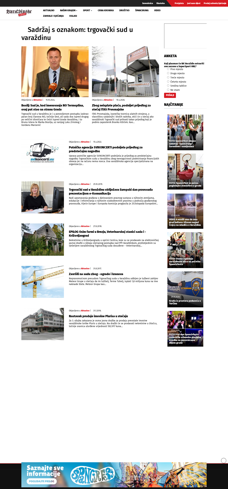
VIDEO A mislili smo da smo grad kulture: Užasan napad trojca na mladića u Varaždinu (185, 222)
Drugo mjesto (177, 73)
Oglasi (73, 16)
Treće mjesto (177, 77)
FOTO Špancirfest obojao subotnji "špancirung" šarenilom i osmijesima (182, 144)
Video (157, 10)
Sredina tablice (178, 85)
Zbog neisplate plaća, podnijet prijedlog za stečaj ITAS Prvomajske (121, 107)
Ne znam (175, 90)
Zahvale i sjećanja (53, 16)
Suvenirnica (147, 3)
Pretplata (179, 3)
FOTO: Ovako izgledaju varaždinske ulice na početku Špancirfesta (184, 262)
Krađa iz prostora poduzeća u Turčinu (185, 302)
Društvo (124, 10)
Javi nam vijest (193, 3)
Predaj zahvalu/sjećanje (215, 3)
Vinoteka (160, 3)
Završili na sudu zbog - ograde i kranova (96, 274)
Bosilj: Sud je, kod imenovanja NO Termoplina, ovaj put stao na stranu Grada (52, 107)
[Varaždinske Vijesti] (19, 12)
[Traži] (188, 13)
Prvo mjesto (176, 69)
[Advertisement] (185, 405)
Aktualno (48, 10)
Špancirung (142, 10)
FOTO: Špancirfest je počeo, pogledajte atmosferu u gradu (185, 184)
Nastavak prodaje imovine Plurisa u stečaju (98, 316)
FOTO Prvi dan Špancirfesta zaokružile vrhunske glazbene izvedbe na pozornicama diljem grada (185, 338)
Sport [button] (86, 10)
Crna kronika (106, 10)
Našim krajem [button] (67, 10)
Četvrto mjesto (178, 81)
